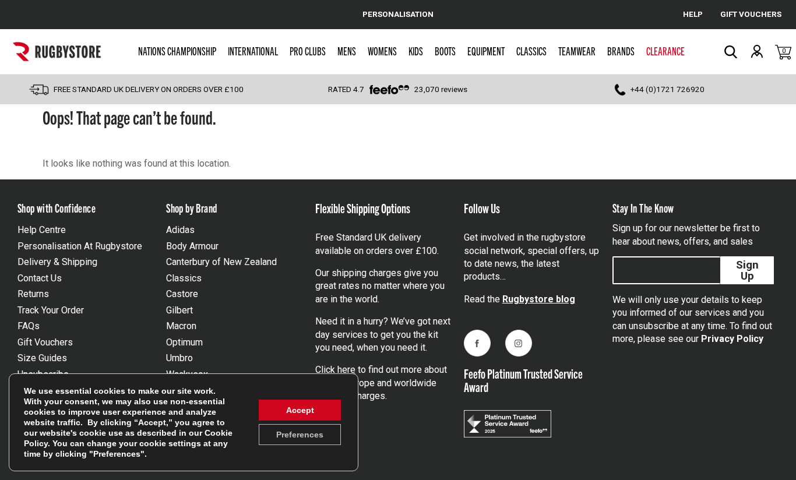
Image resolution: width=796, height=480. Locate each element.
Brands (621, 51)
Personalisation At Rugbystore (79, 246)
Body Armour (192, 246)
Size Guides (42, 357)
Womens (382, 51)
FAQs (28, 325)
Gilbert (179, 310)
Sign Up (747, 270)
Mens (346, 51)
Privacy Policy (732, 338)
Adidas (180, 229)
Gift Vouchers (45, 342)
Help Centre (41, 229)
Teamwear (577, 51)
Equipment (486, 51)
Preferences (299, 434)
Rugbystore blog (538, 299)
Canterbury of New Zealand (221, 261)
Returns (33, 293)
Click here (335, 369)
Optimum (184, 342)
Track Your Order (50, 310)
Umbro (179, 357)
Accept (300, 410)
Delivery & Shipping (57, 261)
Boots (445, 51)
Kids (415, 51)
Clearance (665, 51)
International (253, 51)
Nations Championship (177, 51)
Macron (181, 325)
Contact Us (39, 278)
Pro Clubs (308, 51)
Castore (182, 293)
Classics (531, 51)
